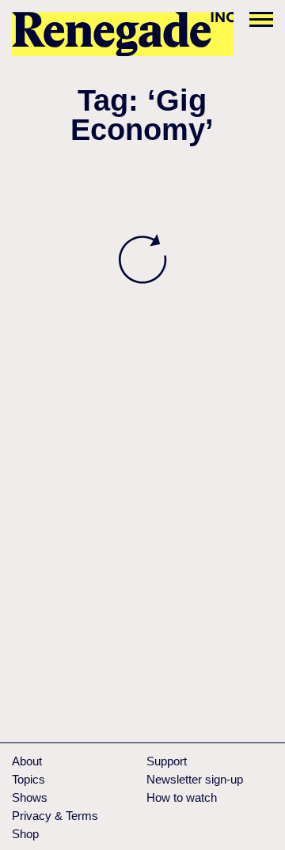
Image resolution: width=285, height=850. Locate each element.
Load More (142, 259)
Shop (25, 834)
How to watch (181, 797)
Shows (30, 797)
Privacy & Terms (55, 815)
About (27, 761)
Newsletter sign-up (194, 779)
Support (166, 761)
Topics (28, 779)
